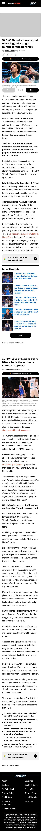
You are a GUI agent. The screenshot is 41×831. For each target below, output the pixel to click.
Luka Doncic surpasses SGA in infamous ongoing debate (17, 739)
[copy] (15, 54)
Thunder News (14, 765)
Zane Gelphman (11, 370)
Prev (9, 90)
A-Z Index (29, 801)
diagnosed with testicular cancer (16, 430)
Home (4, 343)
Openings (29, 781)
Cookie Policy (7, 797)
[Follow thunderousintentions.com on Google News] (35, 258)
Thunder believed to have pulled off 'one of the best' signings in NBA (20, 714)
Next (32, 90)
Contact (5, 785)
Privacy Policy (8, 793)
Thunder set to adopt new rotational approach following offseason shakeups (20, 722)
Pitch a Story (30, 789)
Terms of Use (30, 793)
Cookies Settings (9, 808)
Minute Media (13, 814)
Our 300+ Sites (31, 785)
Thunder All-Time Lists (16, 343)
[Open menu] (3, 3)
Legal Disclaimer (32, 797)
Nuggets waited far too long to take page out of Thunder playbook (20, 745)
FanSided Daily (8, 789)
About (4, 781)
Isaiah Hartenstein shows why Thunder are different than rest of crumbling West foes (19, 731)
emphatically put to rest (12, 464)
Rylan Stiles (9, 51)
